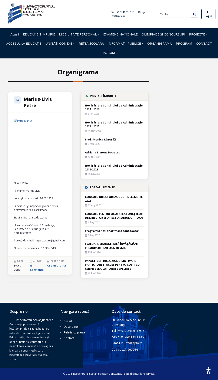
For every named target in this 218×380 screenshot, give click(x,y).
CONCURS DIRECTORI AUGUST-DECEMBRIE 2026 (114, 199)
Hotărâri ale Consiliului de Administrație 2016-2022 (114, 167)
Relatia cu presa (74, 332)
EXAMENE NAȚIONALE (120, 34)
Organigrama (56, 265)
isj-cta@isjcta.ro (131, 343)
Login (208, 16)
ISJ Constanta (37, 268)
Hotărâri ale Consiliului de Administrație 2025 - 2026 (114, 107)
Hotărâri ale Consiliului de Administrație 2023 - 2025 (114, 124)
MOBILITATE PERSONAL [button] (78, 34)
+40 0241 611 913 (125, 12)
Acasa (68, 321)
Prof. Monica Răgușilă (100, 139)
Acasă (14, 34)
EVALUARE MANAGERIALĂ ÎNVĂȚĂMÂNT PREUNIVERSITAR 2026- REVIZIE (112, 246)
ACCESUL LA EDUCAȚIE (24, 43)
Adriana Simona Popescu (102, 152)
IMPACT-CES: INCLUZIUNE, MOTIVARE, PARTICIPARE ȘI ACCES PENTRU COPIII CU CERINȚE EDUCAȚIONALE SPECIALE (112, 264)
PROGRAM (184, 43)
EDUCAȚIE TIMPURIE (39, 34)
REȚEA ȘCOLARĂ (91, 43)
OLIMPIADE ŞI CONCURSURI (163, 34)
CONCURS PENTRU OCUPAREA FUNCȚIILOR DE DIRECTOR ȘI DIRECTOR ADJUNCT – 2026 (114, 216)
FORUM (109, 52)
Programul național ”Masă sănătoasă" (112, 231)
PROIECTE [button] (197, 34)
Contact (69, 338)
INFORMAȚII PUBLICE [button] (124, 43)
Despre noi (71, 327)
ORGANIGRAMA (159, 43)
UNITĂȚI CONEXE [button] (58, 43)
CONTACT (204, 43)
